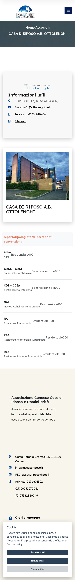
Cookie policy (14, 544)
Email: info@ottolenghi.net (32, 107)
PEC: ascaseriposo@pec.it (32, 474)
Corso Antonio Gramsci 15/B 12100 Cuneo (38, 459)
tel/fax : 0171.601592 (29, 481)
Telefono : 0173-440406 (30, 114)
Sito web (20, 121)
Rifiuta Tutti (37, 560)
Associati (42, 27)
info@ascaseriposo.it (29, 467)
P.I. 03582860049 (26, 495)
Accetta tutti (37, 552)
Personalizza (37, 569)
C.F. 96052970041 (26, 488)
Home (30, 27)
